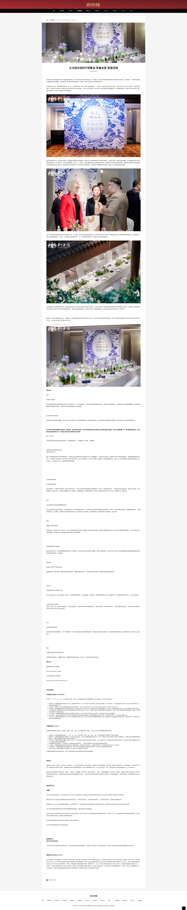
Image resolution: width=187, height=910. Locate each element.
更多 (131, 10)
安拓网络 (112, 905)
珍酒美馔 (79, 10)
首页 (54, 10)
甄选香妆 (97, 10)
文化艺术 (106, 10)
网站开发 (106, 905)
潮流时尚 (88, 10)
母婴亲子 (115, 10)
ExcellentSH (84, 905)
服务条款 (117, 900)
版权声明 (125, 900)
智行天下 (124, 10)
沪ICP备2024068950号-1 (98, 905)
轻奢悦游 (62, 10)
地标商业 (71, 10)
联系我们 (140, 900)
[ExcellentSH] (93, 5)
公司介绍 (132, 900)
